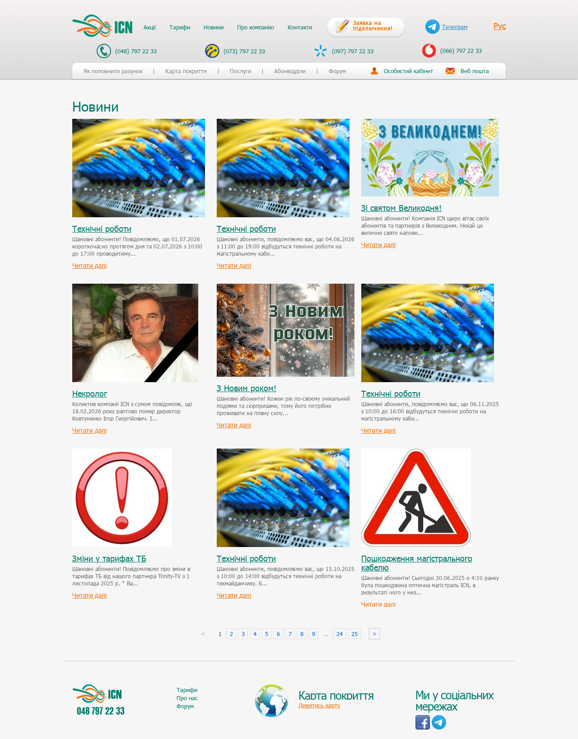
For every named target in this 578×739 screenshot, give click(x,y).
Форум (337, 71)
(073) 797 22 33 (243, 51)
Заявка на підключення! (373, 25)
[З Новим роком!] (285, 288)
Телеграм (454, 26)
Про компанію (255, 27)
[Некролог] (135, 288)
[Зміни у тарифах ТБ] (122, 453)
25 (354, 633)
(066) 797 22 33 (460, 50)
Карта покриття (186, 71)
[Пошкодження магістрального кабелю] (416, 453)
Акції (150, 27)
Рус (500, 26)
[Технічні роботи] (138, 123)
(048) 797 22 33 (135, 51)
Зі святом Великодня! (401, 207)
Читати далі (89, 265)
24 (339, 633)
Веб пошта (475, 71)
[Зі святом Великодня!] (430, 123)
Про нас (187, 698)
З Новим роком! (246, 388)
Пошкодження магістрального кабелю (416, 563)
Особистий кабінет (408, 71)
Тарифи (179, 27)
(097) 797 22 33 (351, 51)
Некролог (89, 393)
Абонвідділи (290, 71)
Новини (214, 27)
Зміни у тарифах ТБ (109, 558)
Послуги (240, 71)
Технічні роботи (101, 228)
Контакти (300, 27)
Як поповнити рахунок (113, 71)
